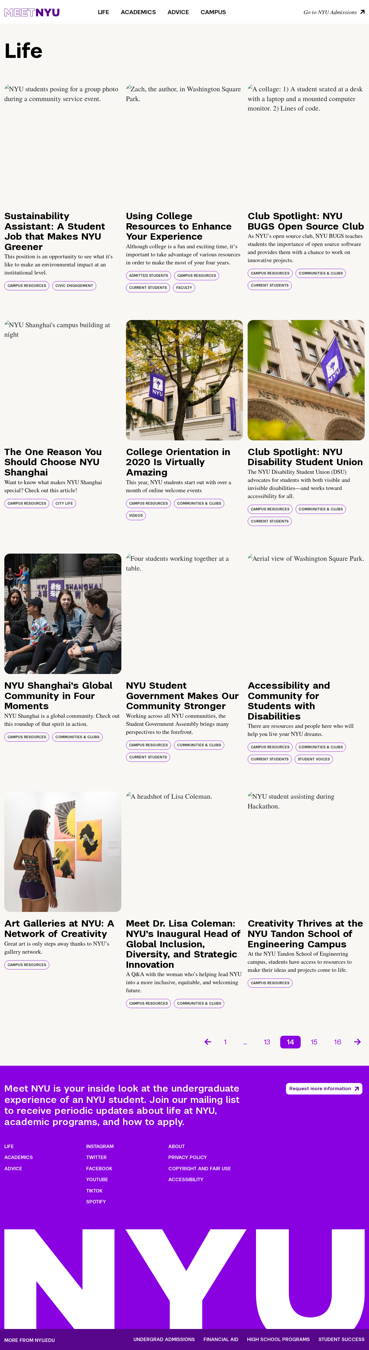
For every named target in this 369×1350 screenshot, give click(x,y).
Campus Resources (26, 285)
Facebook (99, 1169)
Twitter (96, 1157)
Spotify (96, 1202)
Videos (136, 515)
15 (314, 1041)
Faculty (184, 287)
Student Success (342, 1339)
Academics (138, 12)
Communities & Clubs (321, 273)
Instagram (100, 1146)
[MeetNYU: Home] (31, 11)
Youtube (97, 1180)
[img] (62, 144)
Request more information (320, 1089)
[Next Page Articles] (358, 1041)
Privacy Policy (187, 1157)
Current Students (148, 287)
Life (103, 12)
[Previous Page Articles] (207, 1041)
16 (337, 1041)
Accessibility (186, 1180)
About (176, 1146)
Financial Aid (221, 1339)
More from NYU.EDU (29, 1340)
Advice (178, 12)
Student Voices (314, 759)
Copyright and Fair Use (199, 1169)
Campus (213, 12)
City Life (64, 503)
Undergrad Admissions (164, 1339)
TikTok (94, 1191)
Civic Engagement (74, 285)
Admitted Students (148, 275)
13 (267, 1041)
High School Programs (278, 1339)
